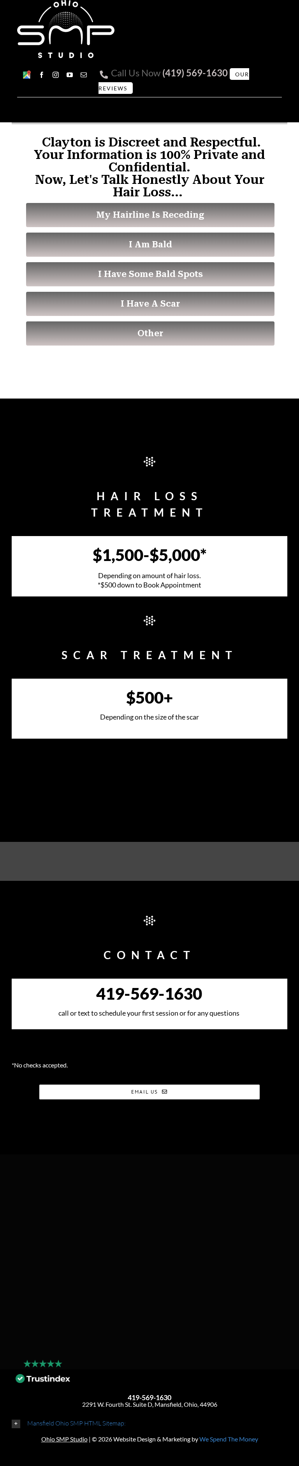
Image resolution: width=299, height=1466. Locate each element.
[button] (149, 1423)
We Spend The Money (228, 1439)
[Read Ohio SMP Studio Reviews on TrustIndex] (43, 1381)
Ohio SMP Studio (64, 1439)
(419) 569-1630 (195, 72)
